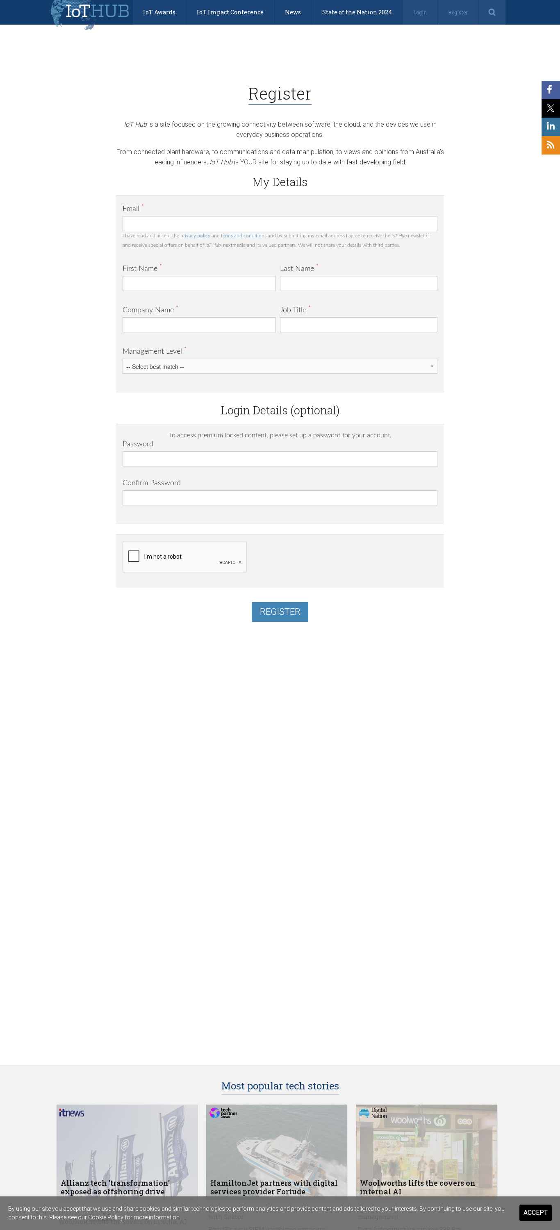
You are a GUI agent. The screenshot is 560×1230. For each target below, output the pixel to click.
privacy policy (195, 235)
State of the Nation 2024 (357, 12)
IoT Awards (159, 12)
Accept (536, 1212)
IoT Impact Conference (230, 12)
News (293, 12)
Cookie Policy (105, 1217)
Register (458, 12)
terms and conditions (243, 235)
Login (420, 12)
